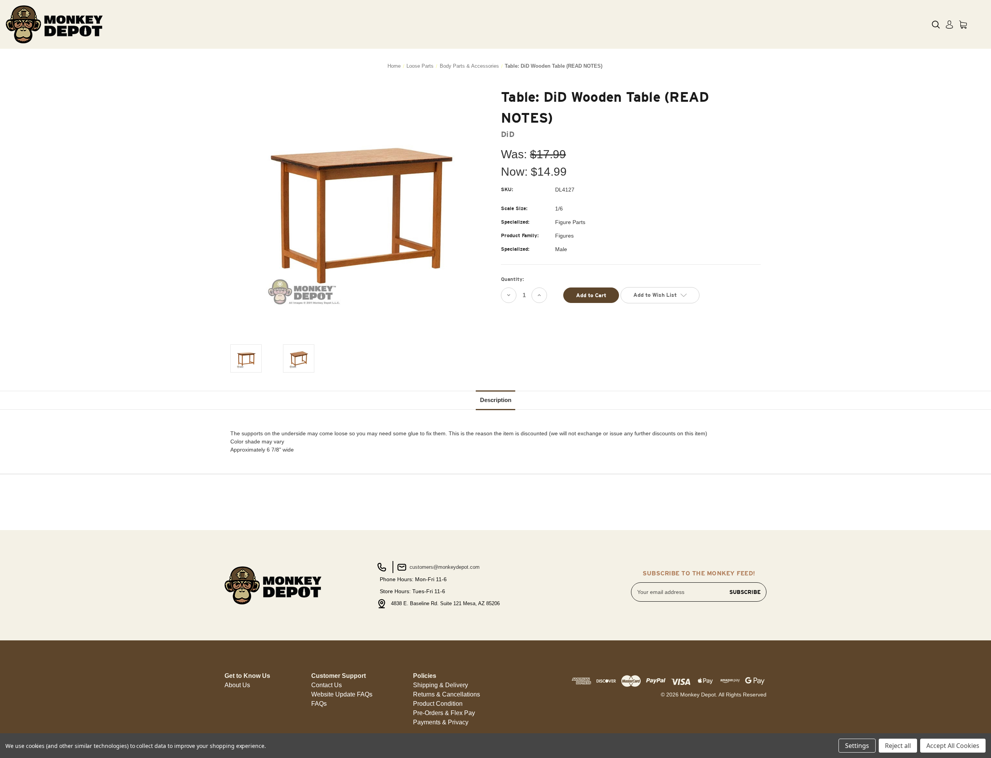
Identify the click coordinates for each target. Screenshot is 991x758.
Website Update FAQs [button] (341, 694)
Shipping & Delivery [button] (440, 685)
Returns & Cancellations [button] (446, 694)
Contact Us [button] (326, 685)
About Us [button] (237, 685)
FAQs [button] (319, 703)
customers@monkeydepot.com (444, 567)
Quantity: (512, 279)
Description (495, 400)
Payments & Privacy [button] (440, 722)
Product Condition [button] (438, 703)
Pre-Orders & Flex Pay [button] (444, 713)
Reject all (898, 745)
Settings (857, 745)
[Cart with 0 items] (963, 25)
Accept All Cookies (952, 745)
